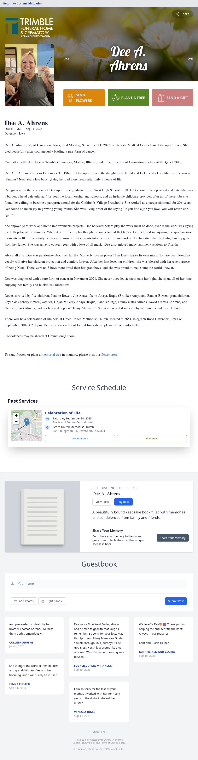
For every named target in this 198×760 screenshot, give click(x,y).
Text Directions (80, 438)
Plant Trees (152, 438)
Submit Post (176, 601)
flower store (109, 354)
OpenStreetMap (103, 749)
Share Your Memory (172, 538)
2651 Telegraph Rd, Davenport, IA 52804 (79, 431)
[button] (26, 422)
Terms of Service (110, 742)
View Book (102, 502)
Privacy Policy (88, 742)
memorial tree (51, 354)
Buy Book (123, 502)
